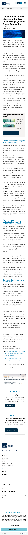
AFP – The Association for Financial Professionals (12, 8)
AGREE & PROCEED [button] (14, 529)
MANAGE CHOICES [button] (14, 525)
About (4, 471)
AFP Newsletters (15, 416)
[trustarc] (24, 534)
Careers (4, 475)
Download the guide (11, 133)
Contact (4, 478)
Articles (3, 10)
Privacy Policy (4, 533)
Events (4, 488)
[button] (26, 502)
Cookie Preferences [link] (6, 468)
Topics (4, 495)
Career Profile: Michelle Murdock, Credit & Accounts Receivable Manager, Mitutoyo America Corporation (15, 353)
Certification (6, 484)
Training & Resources (8, 492)
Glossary (4, 498)
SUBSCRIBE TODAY (11, 430)
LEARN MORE (10, 405)
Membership (5, 481)
